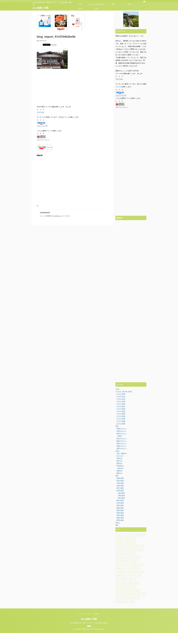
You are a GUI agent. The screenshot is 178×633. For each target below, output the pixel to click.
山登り (130, 4)
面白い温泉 (130, 601)
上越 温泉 (130, 535)
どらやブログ (120, 535)
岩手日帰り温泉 (134, 557)
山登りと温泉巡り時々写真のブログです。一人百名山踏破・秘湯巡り (89, 623)
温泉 (96, 8)
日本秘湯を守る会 (133, 572)
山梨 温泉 (126, 550)
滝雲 (128, 575)
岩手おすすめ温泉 (121, 557)
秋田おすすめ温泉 (121, 590)
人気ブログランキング (43, 139)
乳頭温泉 (131, 546)
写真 (113, 4)
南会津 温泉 (140, 546)
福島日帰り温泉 (121, 587)
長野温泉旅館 (120, 601)
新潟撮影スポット (121, 568)
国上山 (118, 550)
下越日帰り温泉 (130, 538)
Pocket (54, 45)
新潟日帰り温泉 (121, 572)
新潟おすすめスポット (123, 564)
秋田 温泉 (131, 587)
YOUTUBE (40, 112)
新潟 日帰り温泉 (121, 561)
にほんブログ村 (42, 126)
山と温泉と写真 (41, 7)
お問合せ (96, 614)
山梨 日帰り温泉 (121, 553)
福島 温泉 (132, 579)
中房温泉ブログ (121, 542)
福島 (139, 575)
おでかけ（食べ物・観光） (96, 4)
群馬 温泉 (119, 594)
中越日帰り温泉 (121, 546)
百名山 (80, 8)
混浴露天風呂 (120, 575)
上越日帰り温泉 (140, 535)
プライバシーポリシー (85, 614)
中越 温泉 (131, 542)
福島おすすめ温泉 (121, 583)
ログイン (58, 216)
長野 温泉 (142, 594)
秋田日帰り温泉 (134, 590)
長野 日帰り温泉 (134, 598)
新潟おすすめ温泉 (137, 564)
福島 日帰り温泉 (121, 579)
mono (80, 4)
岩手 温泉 (132, 553)
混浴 (142, 572)
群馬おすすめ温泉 (130, 594)
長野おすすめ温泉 (121, 598)
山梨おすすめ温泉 (137, 550)
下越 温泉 (119, 538)
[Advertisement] (54, 87)
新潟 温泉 (132, 561)
